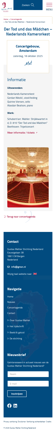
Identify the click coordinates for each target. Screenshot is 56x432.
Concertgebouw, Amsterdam (28, 48)
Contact (11, 313)
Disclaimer (22, 421)
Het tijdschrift (17, 326)
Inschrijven (17, 393)
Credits (48, 421)
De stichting (16, 338)
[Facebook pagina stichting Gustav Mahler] (9, 406)
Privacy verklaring (10, 421)
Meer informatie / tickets (21, 132)
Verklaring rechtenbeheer (36, 421)
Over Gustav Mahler (20, 320)
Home (10, 296)
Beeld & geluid (17, 332)
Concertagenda (15, 307)
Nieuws (11, 302)
